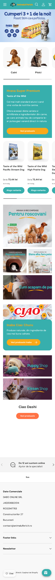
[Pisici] (38, 57)
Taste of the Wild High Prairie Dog (37, 168)
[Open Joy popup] (46, 572)
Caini (14, 72)
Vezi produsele (27, 131)
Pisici (38, 72)
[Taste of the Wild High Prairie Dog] (38, 151)
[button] (50, 4)
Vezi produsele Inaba (21, 342)
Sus (27, 477)
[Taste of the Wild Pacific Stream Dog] (13, 151)
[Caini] (13, 57)
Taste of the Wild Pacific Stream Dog (13, 168)
